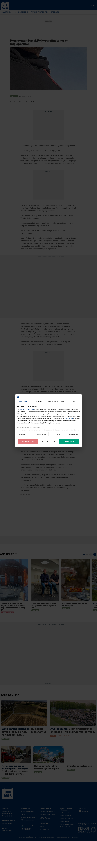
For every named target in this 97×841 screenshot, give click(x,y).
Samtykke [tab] (23, 401)
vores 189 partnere (27, 409)
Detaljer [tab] (39, 401)
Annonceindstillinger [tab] (56, 401)
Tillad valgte (48, 441)
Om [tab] (74, 401)
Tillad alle (69, 441)
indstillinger (69, 418)
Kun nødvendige (28, 441)
